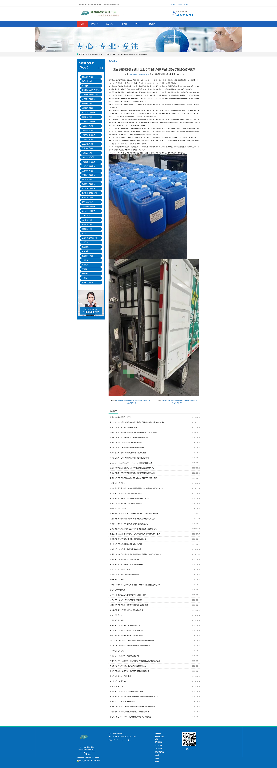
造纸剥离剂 (86, 260)
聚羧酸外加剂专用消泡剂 (91, 90)
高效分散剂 (86, 247)
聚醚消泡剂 (158, 742)
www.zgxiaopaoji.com (87, 752)
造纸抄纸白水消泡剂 (89, 238)
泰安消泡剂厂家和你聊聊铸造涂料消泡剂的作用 (126, 544)
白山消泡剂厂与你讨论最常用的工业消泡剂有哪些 (126, 630)
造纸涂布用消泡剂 (88, 166)
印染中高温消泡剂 (88, 135)
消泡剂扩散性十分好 (117, 686)
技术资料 (123, 24)
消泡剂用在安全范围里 (117, 580)
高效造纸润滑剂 (87, 283)
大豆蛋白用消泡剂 (88, 99)
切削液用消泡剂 (87, 108)
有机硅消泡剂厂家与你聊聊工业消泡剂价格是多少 (126, 564)
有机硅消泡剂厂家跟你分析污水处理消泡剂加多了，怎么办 (129, 498)
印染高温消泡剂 (87, 130)
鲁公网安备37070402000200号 (89, 761)
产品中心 (94, 24)
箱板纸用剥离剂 (87, 256)
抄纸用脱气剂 (87, 224)
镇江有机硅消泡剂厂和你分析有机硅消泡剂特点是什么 (128, 539)
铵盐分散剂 (86, 251)
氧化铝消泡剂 (87, 153)
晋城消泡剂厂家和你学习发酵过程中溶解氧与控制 (126, 691)
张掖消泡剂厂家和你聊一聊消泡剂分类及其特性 (126, 549)
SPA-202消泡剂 (87, 202)
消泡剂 (173, 4)
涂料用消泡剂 (87, 220)
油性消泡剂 (158, 748)
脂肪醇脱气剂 (159, 752)
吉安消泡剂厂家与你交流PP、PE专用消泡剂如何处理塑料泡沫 (131, 463)
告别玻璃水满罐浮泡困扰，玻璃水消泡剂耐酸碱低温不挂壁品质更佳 (132, 519)
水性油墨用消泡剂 (88, 112)
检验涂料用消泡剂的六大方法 (120, 569)
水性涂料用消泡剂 (88, 189)
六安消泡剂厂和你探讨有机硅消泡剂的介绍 (124, 559)
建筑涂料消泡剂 (87, 197)
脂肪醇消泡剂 (87, 229)
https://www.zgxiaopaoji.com (122, 740)
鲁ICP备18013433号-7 (93, 757)
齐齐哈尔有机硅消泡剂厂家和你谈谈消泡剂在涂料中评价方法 (130, 646)
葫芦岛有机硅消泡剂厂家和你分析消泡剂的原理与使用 (128, 453)
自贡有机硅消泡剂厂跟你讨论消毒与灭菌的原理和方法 (128, 666)
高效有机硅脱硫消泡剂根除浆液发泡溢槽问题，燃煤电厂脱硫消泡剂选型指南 (135, 554)
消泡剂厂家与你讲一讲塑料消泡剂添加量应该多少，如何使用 (130, 717)
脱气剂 (84, 233)
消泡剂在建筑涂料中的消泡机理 (120, 676)
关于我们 (137, 24)
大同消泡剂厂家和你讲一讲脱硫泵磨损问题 (124, 656)
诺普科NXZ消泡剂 (88, 206)
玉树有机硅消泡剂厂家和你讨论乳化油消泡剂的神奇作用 (129, 437)
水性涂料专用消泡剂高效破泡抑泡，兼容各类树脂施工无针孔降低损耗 (133, 432)
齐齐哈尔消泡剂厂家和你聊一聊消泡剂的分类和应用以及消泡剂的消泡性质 (135, 661)
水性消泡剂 (86, 86)
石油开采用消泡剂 (88, 211)
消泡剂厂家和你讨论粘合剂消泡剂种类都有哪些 (126, 442)
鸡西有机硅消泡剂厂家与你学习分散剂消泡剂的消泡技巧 (129, 524)
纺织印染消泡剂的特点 (117, 483)
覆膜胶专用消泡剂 (88, 175)
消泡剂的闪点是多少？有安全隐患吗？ (123, 701)
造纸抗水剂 (86, 278)
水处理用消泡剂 (87, 126)
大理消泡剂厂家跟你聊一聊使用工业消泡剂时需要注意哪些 (129, 605)
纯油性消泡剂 (87, 180)
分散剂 (157, 761)
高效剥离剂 (86, 265)
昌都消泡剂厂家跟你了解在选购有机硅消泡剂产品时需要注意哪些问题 (133, 478)
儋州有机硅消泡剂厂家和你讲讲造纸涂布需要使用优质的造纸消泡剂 (132, 706)
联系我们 (151, 24)
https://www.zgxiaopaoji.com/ (139, 74)
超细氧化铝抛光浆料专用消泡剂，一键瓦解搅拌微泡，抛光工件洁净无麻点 (135, 534)
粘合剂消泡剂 (87, 81)
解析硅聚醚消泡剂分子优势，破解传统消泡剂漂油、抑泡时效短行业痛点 (134, 514)
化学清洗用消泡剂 (88, 184)
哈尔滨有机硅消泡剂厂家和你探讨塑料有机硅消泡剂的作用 (129, 458)
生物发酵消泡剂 (87, 148)
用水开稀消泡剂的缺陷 (117, 651)
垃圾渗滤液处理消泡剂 (90, 95)
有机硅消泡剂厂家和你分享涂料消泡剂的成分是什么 (127, 448)
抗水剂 (157, 755)
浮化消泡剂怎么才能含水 (118, 681)
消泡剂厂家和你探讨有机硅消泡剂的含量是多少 (126, 503)
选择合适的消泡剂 (116, 615)
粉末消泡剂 (158, 745)
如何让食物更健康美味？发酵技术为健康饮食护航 (126, 635)
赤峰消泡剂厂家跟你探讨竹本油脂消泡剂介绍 (125, 625)
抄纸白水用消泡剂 (88, 162)
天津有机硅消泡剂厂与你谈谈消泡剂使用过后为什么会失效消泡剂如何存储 (135, 585)
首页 (82, 24)
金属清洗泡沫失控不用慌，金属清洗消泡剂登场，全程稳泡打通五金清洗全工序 (136, 488)
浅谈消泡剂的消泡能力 (117, 620)
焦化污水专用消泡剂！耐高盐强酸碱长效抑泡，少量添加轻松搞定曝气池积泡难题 (137, 422)
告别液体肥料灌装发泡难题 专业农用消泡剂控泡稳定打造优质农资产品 (133, 529)
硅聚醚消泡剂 (87, 103)
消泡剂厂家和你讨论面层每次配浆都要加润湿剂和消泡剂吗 (129, 671)
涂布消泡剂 (86, 215)
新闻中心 (109, 24)
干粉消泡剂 (86, 242)
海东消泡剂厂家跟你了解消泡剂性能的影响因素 (126, 493)
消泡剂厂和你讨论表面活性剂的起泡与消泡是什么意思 (128, 595)
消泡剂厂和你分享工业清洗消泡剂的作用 (123, 427)
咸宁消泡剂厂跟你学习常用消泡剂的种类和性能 (126, 600)
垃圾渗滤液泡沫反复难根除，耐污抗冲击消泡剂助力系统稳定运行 (132, 468)
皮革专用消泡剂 (87, 171)
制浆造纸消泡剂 (87, 77)
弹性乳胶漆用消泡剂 (89, 193)
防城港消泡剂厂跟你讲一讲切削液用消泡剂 (124, 574)
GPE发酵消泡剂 (88, 157)
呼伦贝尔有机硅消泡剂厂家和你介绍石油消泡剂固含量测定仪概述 (132, 640)
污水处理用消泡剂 (182, 4)
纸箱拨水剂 (86, 269)
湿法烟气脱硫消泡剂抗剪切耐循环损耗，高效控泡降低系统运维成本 (132, 473)
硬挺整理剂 (86, 274)
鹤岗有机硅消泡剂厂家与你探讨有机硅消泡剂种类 (126, 610)
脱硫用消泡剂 (87, 117)
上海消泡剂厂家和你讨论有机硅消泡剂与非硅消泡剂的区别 (129, 712)
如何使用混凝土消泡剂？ (118, 508)
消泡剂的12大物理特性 (117, 590)
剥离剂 (157, 758)
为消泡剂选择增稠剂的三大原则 (120, 417)
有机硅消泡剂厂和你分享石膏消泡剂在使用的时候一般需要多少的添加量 (134, 696)
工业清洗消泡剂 (87, 144)
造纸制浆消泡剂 (87, 139)
